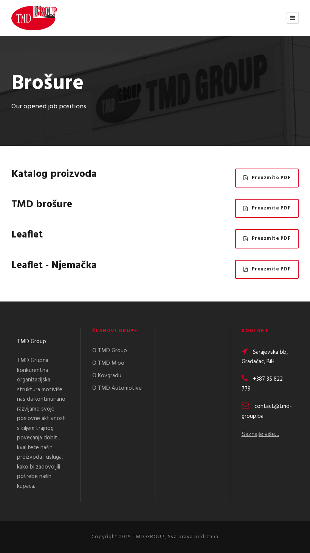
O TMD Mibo (108, 363)
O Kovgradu (106, 375)
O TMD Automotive (117, 388)
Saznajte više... (260, 434)
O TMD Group (109, 350)
